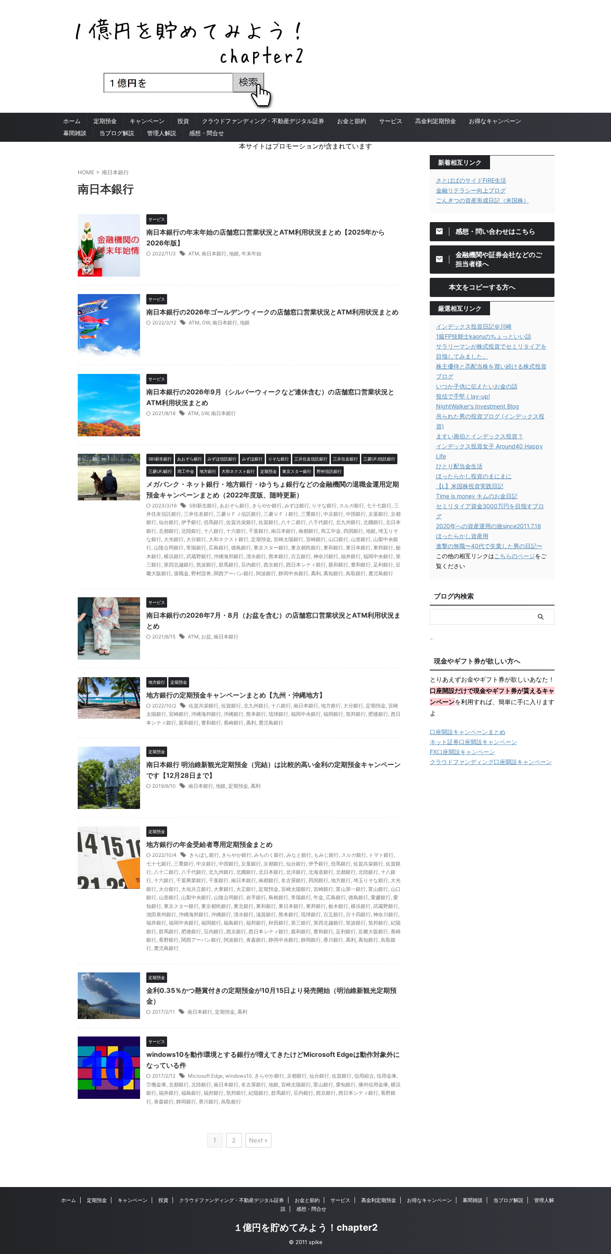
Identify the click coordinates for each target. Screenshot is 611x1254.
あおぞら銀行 (234, 505)
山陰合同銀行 (169, 547)
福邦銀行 (256, 923)
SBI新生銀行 (203, 505)
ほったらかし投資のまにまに (474, 476)
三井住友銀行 (199, 514)
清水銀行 (256, 556)
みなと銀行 (298, 855)
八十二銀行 (293, 522)
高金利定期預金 (435, 120)
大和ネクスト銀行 (229, 539)
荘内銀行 (251, 564)
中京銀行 (333, 514)
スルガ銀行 (351, 505)
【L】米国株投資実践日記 (469, 486)
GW (206, 322)
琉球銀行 (278, 714)
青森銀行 (256, 940)
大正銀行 (246, 889)
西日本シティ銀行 (306, 564)
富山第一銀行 (351, 889)
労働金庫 (156, 1084)
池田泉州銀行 (161, 914)
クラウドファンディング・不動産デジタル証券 (263, 120)
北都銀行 (169, 531)
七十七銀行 (379, 505)
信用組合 (364, 1076)
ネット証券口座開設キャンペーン (473, 741)
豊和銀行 (361, 564)
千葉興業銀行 (191, 880)
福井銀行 (351, 556)
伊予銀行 (191, 522)
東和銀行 (333, 547)
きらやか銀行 (267, 505)
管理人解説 (161, 132)
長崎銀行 (234, 723)
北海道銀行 (320, 872)
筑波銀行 (206, 564)
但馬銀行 (214, 522)
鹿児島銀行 (380, 573)
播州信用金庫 (373, 1084)
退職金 (181, 573)
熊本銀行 (278, 556)
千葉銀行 (259, 531)
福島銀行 (234, 923)
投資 (183, 120)
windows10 (238, 1076)
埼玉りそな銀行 (370, 880)
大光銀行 (174, 539)
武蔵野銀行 (198, 556)
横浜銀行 (174, 556)
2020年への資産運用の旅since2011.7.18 (488, 525)
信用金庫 (387, 1076)
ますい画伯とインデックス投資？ (479, 436)
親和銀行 (338, 564)
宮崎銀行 (316, 539)
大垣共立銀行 (196, 889)
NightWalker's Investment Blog (477, 406)
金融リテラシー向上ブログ (471, 190)
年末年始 (251, 253)
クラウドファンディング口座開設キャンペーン (491, 761)
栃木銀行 (338, 906)
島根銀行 (278, 897)
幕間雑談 (74, 132)
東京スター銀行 (271, 547)
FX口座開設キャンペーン (462, 751)
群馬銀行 (229, 564)
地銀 (234, 253)
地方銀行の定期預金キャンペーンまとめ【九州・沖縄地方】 (236, 695)
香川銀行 (333, 940)
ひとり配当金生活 (459, 466)
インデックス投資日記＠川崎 (474, 326)
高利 (316, 573)
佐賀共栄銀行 (241, 522)
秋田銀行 (278, 923)
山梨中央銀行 (196, 897)
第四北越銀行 (179, 564)
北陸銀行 (191, 531)
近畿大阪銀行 (373, 931)
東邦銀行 (383, 547)
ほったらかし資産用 (462, 535)
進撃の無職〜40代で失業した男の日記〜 (489, 545)
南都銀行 (308, 531)
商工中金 (331, 531)
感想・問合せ (206, 132)
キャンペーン (147, 120)
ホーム (72, 120)
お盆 (206, 636)
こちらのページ (514, 555)
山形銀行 (361, 539)
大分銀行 (196, 539)
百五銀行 (301, 556)
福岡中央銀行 (378, 556)
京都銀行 (273, 864)
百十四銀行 (358, 914)
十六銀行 (236, 531)
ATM (193, 253)
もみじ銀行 (326, 855)
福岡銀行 (333, 714)
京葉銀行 (378, 514)
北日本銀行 (271, 872)
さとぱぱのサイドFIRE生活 (471, 180)
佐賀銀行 (268, 522)
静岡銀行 (311, 940)
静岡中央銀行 (293, 573)
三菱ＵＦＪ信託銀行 (238, 514)
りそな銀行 (324, 505)
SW (205, 413)
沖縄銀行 (234, 714)
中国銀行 (356, 514)
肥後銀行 (378, 714)
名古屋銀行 (293, 880)
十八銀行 (214, 531)
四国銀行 (353, 531)
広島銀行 (219, 547)
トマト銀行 (381, 855)
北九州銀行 (348, 522)
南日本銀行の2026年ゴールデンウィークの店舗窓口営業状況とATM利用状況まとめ (272, 312)
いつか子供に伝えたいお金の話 (476, 386)
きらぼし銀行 (204, 855)
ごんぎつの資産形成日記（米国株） (482, 200)
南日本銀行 (214, 253)
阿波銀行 (266, 573)
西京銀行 (273, 564)
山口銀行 (338, 539)
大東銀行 (224, 889)
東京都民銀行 (306, 547)
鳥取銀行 (356, 573)
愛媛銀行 (381, 897)
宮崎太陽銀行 (288, 539)
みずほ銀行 (296, 505)
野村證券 (201, 573)
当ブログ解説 (116, 132)
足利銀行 (383, 564)
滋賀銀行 (266, 914)
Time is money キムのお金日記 (476, 496)
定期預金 (105, 120)
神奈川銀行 (325, 556)
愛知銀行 (346, 1084)
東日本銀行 (358, 547)
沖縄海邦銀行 (229, 556)
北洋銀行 (296, 872)
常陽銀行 (196, 547)
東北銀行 (244, 906)
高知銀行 (333, 573)
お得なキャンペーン (495, 120)
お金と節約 (351, 120)
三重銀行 (311, 514)
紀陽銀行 (259, 1093)
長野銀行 (169, 940)
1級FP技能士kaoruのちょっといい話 (483, 336)
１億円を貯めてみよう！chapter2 (306, 1227)
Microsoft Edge (205, 1076)
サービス (390, 120)
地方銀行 (331, 705)
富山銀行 (378, 889)
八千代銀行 (320, 522)
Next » (258, 1140)
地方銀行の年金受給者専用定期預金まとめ (209, 844)
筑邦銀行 (356, 714)
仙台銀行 (169, 522)
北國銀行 (373, 522)
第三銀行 (301, 923)
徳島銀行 (241, 547)
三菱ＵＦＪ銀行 (281, 514)
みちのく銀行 (269, 855)
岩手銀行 (256, 897)
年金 (318, 897)
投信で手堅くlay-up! (463, 396)
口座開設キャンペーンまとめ (467, 731)
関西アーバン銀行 (234, 573)
